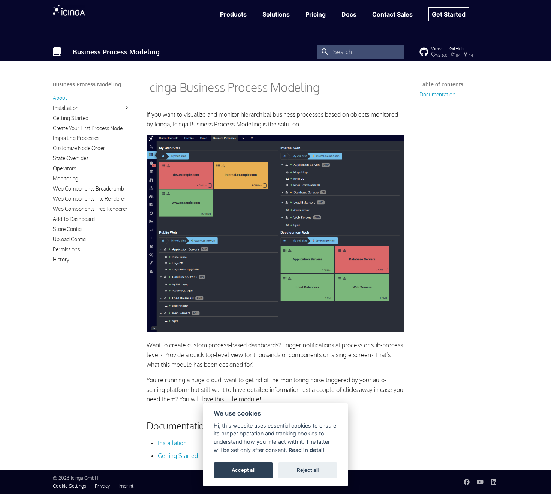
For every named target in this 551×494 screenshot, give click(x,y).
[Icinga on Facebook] (467, 482)
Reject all (308, 470)
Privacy (102, 486)
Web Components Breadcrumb (88, 188)
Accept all (243, 470)
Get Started (449, 14)
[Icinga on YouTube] (480, 482)
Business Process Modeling (87, 84)
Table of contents (441, 84)
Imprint (125, 486)
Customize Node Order (79, 148)
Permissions (66, 249)
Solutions (276, 14)
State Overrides (70, 158)
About (60, 97)
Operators (64, 168)
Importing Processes (76, 138)
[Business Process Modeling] (57, 51)
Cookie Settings (69, 486)
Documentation (437, 94)
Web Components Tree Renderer (90, 209)
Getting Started (70, 117)
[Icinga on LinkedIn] (494, 482)
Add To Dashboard (74, 219)
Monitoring (65, 178)
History (61, 259)
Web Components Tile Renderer (89, 198)
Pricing (315, 14)
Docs (348, 14)
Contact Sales (392, 14)
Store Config (67, 228)
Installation (66, 107)
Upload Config (69, 239)
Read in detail (306, 450)
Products (233, 14)
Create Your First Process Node (88, 128)
